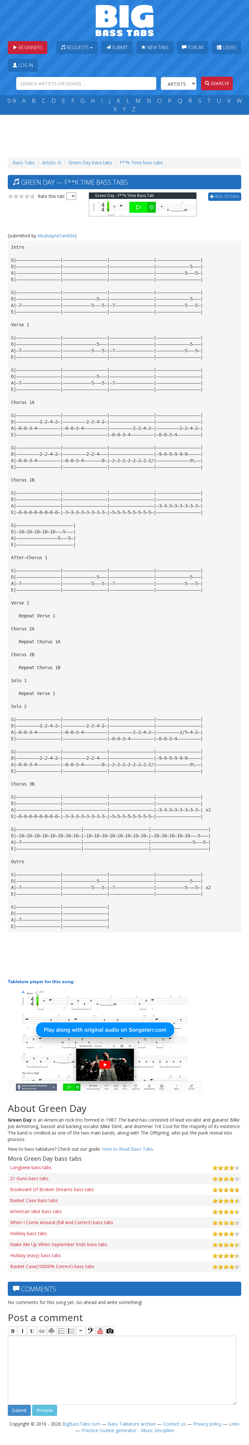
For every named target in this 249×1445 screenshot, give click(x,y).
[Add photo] (109, 1330)
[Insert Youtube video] (100, 1330)
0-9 (11, 100)
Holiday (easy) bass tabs (35, 1255)
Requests (77, 47)
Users (228, 47)
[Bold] (12, 1330)
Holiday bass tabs (28, 1233)
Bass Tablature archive (132, 1424)
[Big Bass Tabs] (125, 20)
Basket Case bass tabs (34, 1200)
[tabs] (90, 1330)
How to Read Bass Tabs (127, 1149)
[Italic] (22, 1330)
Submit (119, 47)
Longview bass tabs (31, 1167)
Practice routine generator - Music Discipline (127, 1430)
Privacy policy (207, 1424)
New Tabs (157, 47)
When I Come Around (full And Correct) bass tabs (61, 1222)
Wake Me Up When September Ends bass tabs (58, 1244)
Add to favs (226, 196)
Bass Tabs (24, 162)
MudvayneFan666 (56, 236)
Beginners (29, 47)
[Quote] (80, 1330)
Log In (25, 65)
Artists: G (51, 162)
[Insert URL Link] (41, 1330)
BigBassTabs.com (81, 1424)
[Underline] (32, 1330)
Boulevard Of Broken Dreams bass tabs (52, 1189)
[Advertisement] (126, 134)
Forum (194, 47)
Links (234, 1424)
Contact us (174, 1424)
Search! (219, 83)
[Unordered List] (71, 1330)
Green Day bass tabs (90, 162)
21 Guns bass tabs (29, 1178)
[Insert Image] (51, 1330)
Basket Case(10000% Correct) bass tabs (52, 1266)
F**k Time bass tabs (141, 162)
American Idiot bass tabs (36, 1211)
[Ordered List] (61, 1330)
